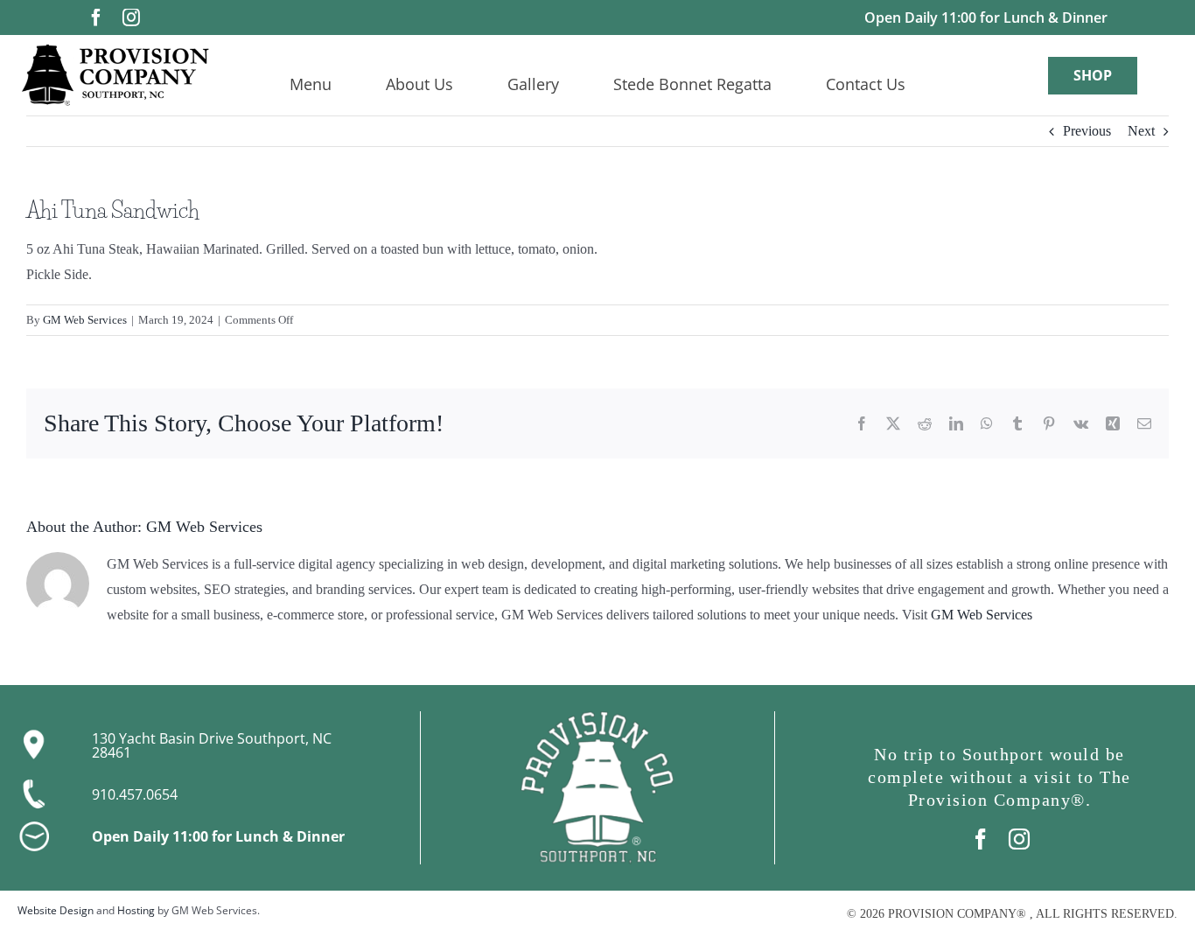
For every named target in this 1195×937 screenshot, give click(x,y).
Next (1141, 130)
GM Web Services (85, 319)
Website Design (55, 910)
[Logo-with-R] (115, 50)
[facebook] (96, 17)
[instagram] (131, 17)
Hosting (136, 910)
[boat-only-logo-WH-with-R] (597, 717)
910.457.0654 (135, 794)
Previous (1087, 130)
